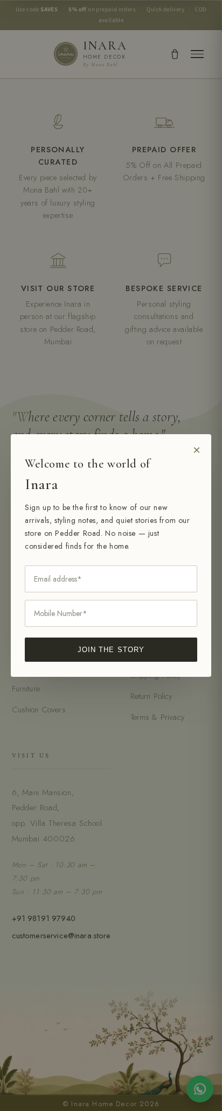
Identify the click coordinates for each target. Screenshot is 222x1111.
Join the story (111, 650)
